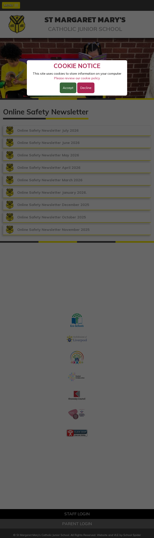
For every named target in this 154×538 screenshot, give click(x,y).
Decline (85, 88)
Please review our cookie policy (77, 78)
